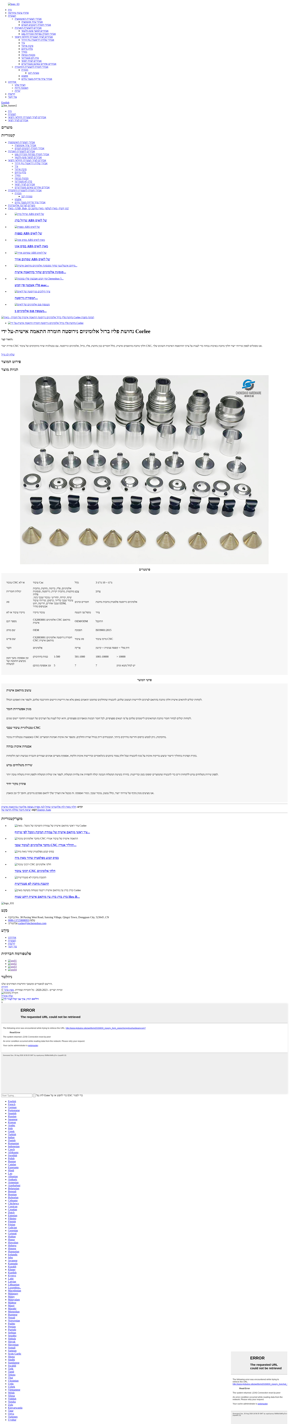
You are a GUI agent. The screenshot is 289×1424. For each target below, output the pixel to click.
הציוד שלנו (20, 84)
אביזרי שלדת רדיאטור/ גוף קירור (37, 39)
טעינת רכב (33, 72)
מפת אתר (9, 989)
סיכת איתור (27, 45)
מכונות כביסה (28, 54)
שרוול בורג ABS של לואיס (31, 220)
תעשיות (12, 15)
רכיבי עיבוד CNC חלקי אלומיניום (35, 871)
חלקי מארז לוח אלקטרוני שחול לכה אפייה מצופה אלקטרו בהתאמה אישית (38, 806)
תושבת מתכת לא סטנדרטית (32, 883)
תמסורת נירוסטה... (26, 298)
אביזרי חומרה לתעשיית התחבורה (31, 66)
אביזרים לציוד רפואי (31, 60)
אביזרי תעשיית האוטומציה (28, 18)
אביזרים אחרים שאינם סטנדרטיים (38, 63)
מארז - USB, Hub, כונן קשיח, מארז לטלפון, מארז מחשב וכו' (38, 208)
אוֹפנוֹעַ (24, 75)
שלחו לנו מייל (8, 354)
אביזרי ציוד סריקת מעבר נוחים (36, 78)
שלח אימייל (7, 995)
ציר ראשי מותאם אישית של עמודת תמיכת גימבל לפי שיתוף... (52, 832)
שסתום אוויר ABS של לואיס (32, 259)
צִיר (23, 42)
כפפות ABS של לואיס (28, 233)
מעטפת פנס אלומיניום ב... (31, 311)
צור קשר (12, 96)
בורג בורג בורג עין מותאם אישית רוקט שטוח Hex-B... (47, 896)
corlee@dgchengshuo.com (32, 923)
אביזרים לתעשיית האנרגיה (28, 27)
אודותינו (12, 81)
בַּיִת (10, 9)
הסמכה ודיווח (21, 87)
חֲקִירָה (4, 986)
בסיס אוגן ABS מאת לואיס (31, 246)
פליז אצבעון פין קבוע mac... (32, 285)
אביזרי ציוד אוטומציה (32, 21)
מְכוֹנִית (24, 69)
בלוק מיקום (27, 48)
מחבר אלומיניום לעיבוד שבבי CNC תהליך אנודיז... (45, 845)
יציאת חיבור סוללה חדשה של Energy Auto (26, 809)
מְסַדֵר (24, 51)
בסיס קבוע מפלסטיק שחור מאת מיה (37, 858)
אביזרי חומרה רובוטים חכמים (36, 24)
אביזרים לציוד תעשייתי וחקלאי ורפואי (34, 36)
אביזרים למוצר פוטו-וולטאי (35, 30)
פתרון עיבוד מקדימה (18, 12)
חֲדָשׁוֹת (11, 93)
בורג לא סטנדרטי (30, 57)
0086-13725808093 (18, 920)
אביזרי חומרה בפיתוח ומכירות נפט (38, 33)
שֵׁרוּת (17, 90)
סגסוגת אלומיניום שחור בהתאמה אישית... (40, 272)
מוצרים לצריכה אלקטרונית (21, 205)
